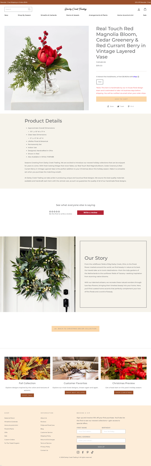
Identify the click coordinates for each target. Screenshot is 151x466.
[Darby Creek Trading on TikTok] (92, 452)
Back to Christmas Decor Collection (77, 328)
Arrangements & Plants (98, 15)
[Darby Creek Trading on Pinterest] (87, 452)
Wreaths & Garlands (49, 15)
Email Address (83, 437)
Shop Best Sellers (75, 392)
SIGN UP (101, 447)
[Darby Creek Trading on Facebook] (82, 452)
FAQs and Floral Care (47, 425)
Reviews (43, 421)
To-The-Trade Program (11, 443)
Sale (144, 15)
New (6, 15)
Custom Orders (9, 439)
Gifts (5, 432)
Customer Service (46, 432)
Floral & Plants (9, 429)
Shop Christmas (124, 392)
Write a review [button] (90, 213)
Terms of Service (46, 443)
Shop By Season (24, 15)
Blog (42, 429)
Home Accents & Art (125, 15)
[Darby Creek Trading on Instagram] (78, 452)
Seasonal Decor (9, 418)
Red (99, 82)
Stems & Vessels (72, 15)
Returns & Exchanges (48, 439)
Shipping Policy (46, 436)
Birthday (106, 428)
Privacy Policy (45, 447)
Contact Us (44, 450)
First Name (82, 428)
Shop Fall (27, 395)
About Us (44, 418)
